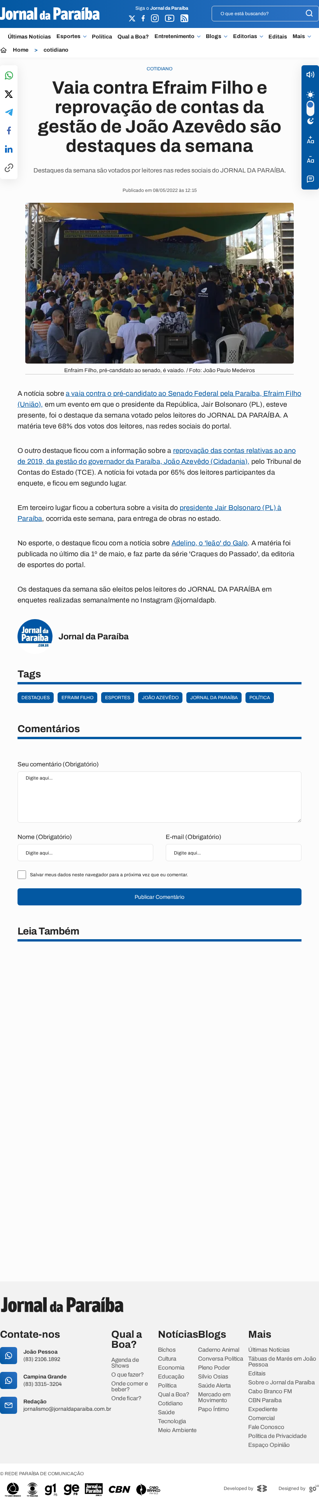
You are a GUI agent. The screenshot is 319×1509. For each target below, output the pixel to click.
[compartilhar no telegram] (9, 113)
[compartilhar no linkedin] (8, 149)
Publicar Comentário (159, 897)
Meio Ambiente (177, 1430)
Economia (171, 1368)
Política (102, 37)
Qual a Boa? (133, 37)
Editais (277, 37)
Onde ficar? (126, 1398)
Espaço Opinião (269, 1445)
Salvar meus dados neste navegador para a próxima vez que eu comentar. (109, 874)
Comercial (261, 1418)
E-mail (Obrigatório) (193, 837)
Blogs (213, 36)
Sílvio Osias (213, 1377)
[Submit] (309, 14)
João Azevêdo (160, 697)
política (259, 697)
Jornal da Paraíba (214, 697)
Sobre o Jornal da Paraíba (281, 1382)
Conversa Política (220, 1359)
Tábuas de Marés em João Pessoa (282, 1362)
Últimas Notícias (29, 37)
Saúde (166, 1412)
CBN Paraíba (265, 1400)
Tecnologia (172, 1421)
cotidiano (56, 50)
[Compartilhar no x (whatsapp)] (9, 95)
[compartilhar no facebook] (9, 131)
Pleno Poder (214, 1368)
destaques (35, 697)
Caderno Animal (218, 1350)
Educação (171, 1377)
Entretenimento (174, 36)
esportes (117, 697)
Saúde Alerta (214, 1386)
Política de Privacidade (277, 1436)
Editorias (245, 36)
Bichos (167, 1350)
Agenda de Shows (125, 1363)
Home (20, 50)
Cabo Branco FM (270, 1391)
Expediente (262, 1409)
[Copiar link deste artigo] (9, 168)
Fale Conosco (266, 1427)
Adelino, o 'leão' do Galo (210, 543)
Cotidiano (170, 1403)
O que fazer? (127, 1375)
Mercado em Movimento (214, 1397)
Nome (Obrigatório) (45, 837)
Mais (299, 36)
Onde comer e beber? (129, 1386)
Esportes (68, 36)
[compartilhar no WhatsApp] (9, 76)
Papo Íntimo (213, 1409)
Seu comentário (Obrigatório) (58, 764)
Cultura (167, 1359)
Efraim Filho (77, 697)
